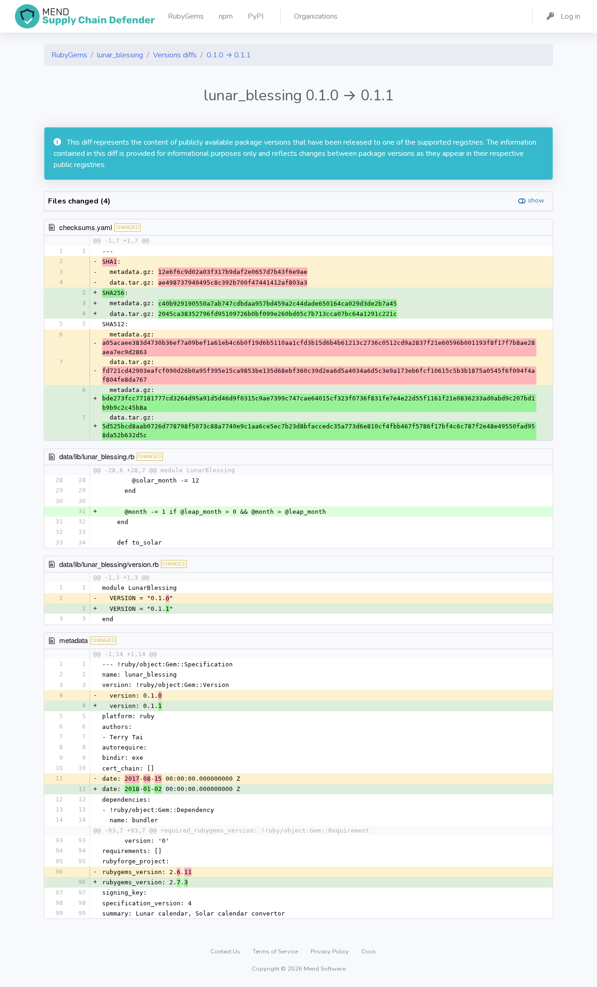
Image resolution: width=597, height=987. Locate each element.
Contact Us (226, 951)
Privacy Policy (330, 951)
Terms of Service (276, 951)
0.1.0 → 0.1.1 (229, 55)
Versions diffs (175, 55)
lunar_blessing (120, 55)
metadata (73, 640)
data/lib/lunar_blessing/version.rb (109, 564)
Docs (368, 951)
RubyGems (69, 55)
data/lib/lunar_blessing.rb (96, 456)
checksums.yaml (85, 227)
